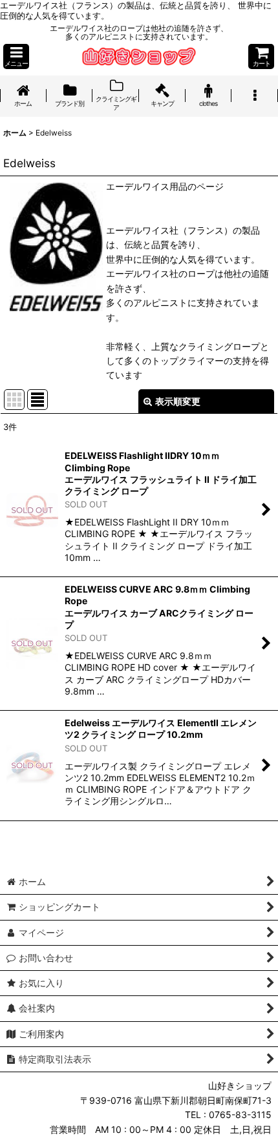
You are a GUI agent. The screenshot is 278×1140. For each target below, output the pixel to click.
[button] (16, 56)
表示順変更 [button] (177, 401)
